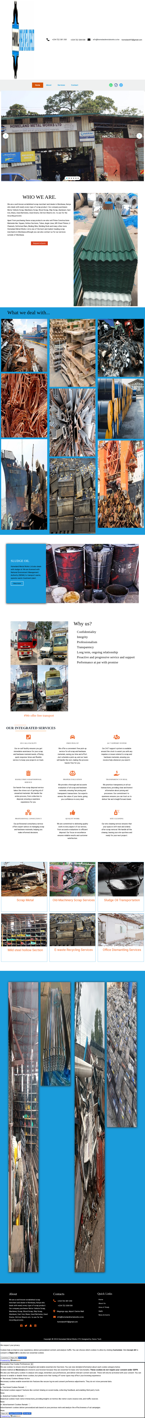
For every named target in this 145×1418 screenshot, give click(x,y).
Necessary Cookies (10, 1378)
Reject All (14, 1358)
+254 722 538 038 (78, 40)
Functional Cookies (10, 1387)
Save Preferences (16, 1413)
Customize (4, 1358)
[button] (5, 136)
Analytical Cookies (10, 1396)
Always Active (24, 1378)
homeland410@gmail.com (132, 40)
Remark (21, 1387)
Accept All (22, 1358)
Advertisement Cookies (12, 1405)
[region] (72, 136)
